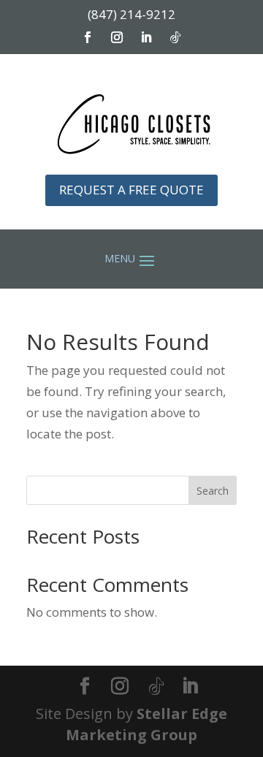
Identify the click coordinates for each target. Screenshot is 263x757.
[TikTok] (156, 687)
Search (213, 491)
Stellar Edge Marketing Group (146, 724)
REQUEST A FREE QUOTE (131, 189)
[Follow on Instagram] (117, 37)
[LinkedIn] (190, 687)
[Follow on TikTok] (175, 37)
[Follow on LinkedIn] (146, 37)
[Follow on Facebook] (87, 37)
